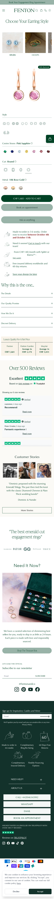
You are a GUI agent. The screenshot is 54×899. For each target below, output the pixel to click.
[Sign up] (47, 716)
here (19, 883)
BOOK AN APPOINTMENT (27, 818)
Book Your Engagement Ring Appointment (27, 2)
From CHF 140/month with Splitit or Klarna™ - (31, 253)
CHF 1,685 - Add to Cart (27, 198)
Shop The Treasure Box (27, 650)
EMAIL (27, 811)
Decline (16, 891)
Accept (40, 891)
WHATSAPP (27, 804)
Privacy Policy (27, 724)
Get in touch (34, 243)
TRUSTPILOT (20, 837)
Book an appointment (27, 207)
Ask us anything (27, 219)
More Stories (27, 510)
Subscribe (40, 676)
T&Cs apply (17, 258)
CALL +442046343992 (27, 797)
